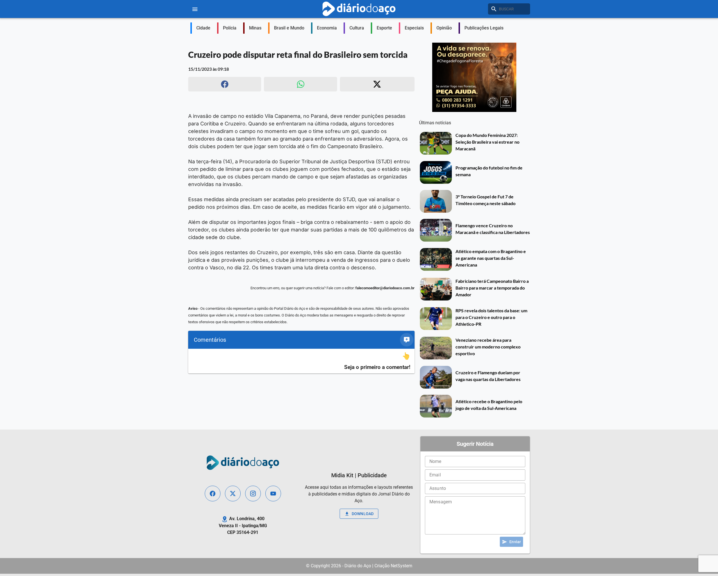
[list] (301, 361)
